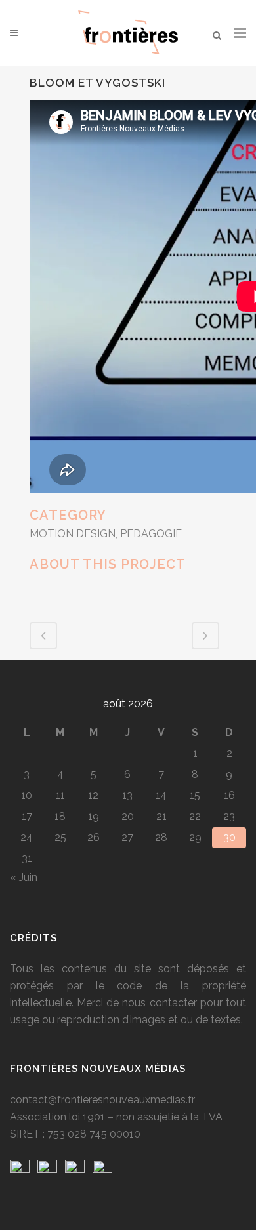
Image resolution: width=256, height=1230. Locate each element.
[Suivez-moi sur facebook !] (20, 1169)
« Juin (23, 877)
